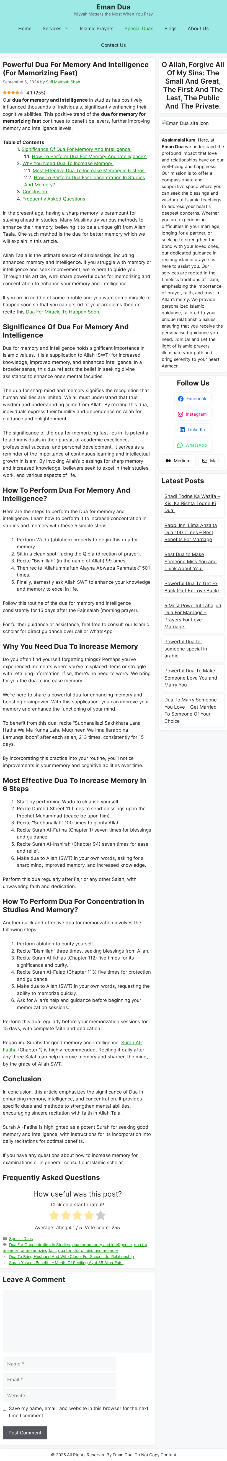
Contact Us (113, 45)
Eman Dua (113, 7)
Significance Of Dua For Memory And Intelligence (76, 149)
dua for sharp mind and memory (88, 1250)
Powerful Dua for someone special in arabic (185, 649)
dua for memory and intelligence (102, 1244)
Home (25, 28)
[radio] (54, 1216)
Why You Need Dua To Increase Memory (68, 163)
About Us (198, 28)
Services (52, 28)
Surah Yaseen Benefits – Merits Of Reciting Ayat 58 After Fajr (66, 1262)
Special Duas (139, 28)
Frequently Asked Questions (53, 199)
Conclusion (35, 191)
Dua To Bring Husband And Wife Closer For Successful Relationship (71, 1256)
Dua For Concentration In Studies (39, 1244)
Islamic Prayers (97, 28)
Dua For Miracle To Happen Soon (62, 312)
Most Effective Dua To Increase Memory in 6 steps (89, 170)
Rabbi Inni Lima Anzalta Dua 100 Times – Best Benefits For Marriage (190, 532)
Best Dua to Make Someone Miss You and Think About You (190, 561)
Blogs (170, 28)
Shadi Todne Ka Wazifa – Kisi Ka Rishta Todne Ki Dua (192, 503)
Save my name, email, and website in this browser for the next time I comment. (78, 1412)
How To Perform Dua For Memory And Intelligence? (89, 156)
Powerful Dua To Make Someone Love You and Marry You (190, 678)
